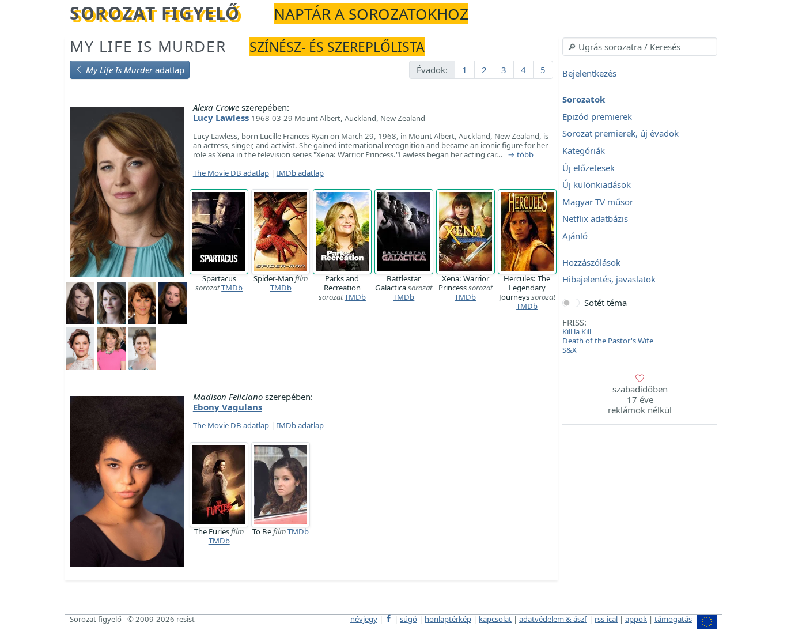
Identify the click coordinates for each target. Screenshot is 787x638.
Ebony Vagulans (227, 407)
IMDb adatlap (300, 173)
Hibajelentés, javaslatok (609, 279)
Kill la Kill (576, 331)
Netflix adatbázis (595, 219)
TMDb (232, 287)
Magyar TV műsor (597, 201)
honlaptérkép (448, 619)
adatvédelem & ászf (553, 619)
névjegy (363, 619)
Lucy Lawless (221, 117)
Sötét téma (605, 302)
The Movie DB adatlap (231, 173)
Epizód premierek (597, 116)
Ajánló (575, 235)
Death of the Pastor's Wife (607, 340)
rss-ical (606, 619)
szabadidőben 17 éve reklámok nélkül (640, 399)
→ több (521, 155)
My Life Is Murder (148, 46)
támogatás (673, 619)
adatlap (135, 69)
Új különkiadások (596, 185)
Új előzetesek (588, 167)
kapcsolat (495, 619)
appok (636, 619)
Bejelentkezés (589, 73)
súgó (408, 619)
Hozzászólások (591, 262)
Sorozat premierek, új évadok (620, 133)
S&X (569, 350)
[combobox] (639, 46)
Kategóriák (583, 150)
